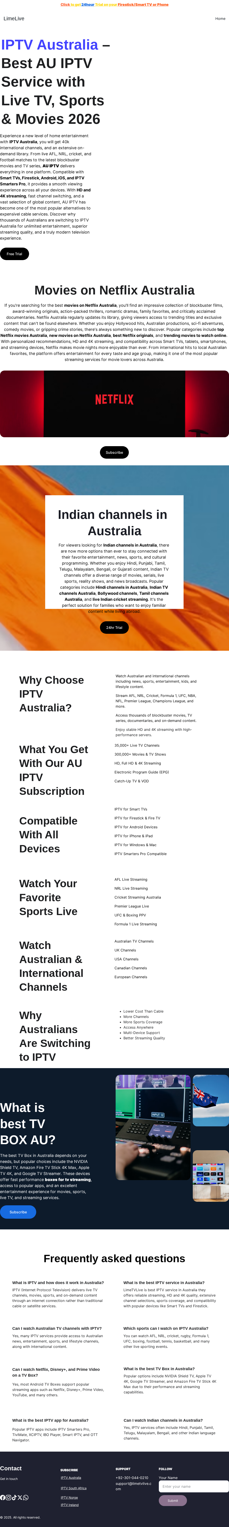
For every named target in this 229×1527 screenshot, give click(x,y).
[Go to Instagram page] (8, 1497)
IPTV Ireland (70, 1505)
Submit (173, 1500)
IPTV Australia (71, 1477)
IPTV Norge (69, 1497)
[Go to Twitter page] (20, 1497)
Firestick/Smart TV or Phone (143, 4)
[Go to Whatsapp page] (25, 1497)
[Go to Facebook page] (2, 1497)
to (72, 4)
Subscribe (114, 452)
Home (220, 18)
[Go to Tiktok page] (14, 1497)
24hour (87, 4)
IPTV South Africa (74, 1488)
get (78, 4)
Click (66, 4)
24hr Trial (114, 627)
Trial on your (106, 4)
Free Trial (14, 254)
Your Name (168, 1477)
